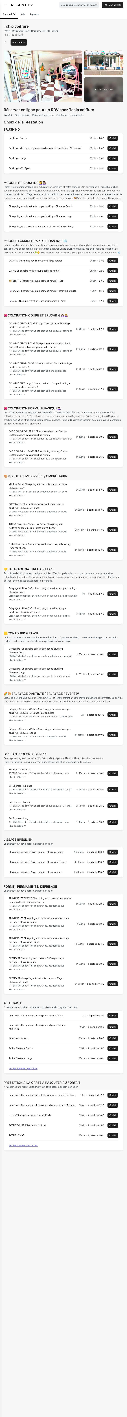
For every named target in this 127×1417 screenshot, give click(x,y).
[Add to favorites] (5, 42)
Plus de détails (16, 334)
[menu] (5, 5)
